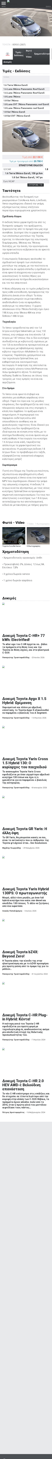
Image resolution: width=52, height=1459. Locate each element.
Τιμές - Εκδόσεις (18, 54)
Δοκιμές (7, 62)
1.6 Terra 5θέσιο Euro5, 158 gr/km (24, 173)
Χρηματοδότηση (42, 54)
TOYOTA (6, 44)
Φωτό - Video (29, 54)
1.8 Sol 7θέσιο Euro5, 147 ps (27, 177)
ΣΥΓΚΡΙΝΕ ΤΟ (36, 185)
